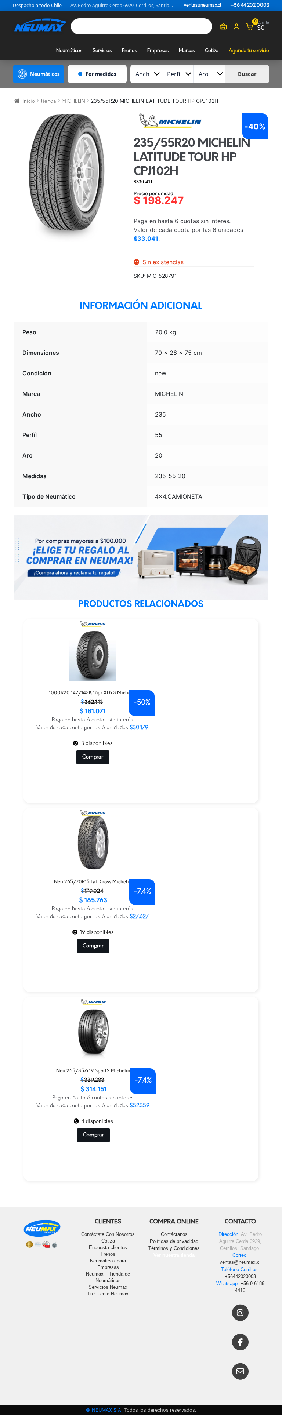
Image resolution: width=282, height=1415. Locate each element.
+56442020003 (240, 1276)
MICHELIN (73, 101)
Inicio (29, 101)
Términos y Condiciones (174, 1248)
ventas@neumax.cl (202, 5)
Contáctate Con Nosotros (108, 1234)
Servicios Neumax (107, 1287)
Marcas (187, 50)
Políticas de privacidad (174, 1241)
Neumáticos (69, 50)
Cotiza (211, 50)
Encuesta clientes (108, 1247)
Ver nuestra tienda (174, 1255)
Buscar (247, 73)
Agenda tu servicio (249, 50)
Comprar (92, 757)
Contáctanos (174, 1234)
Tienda (48, 101)
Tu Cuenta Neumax (108, 1293)
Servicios (102, 50)
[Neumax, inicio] (40, 26)
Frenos (129, 50)
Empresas (158, 50)
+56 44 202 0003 (249, 5)
